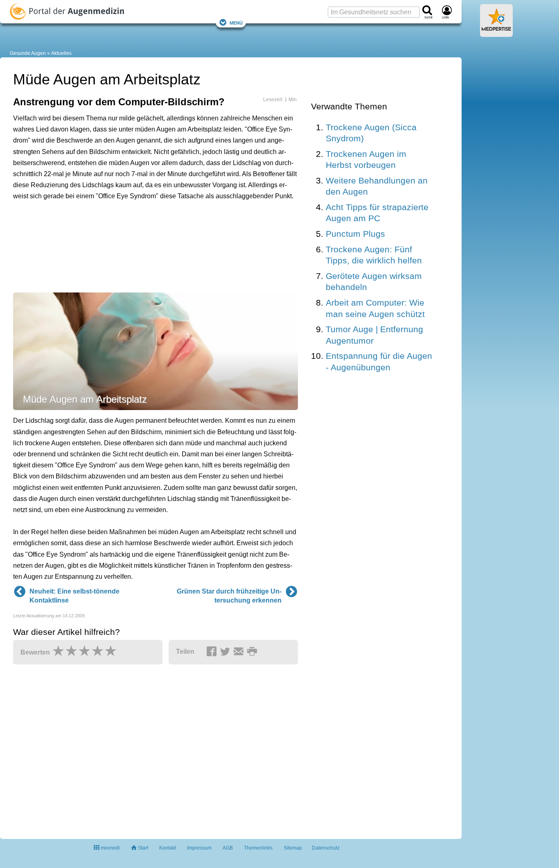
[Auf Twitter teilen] (226, 652)
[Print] (253, 652)
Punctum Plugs (355, 233)
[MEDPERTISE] (496, 33)
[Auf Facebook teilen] (213, 652)
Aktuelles (61, 53)
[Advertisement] (140, 246)
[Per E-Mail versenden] (240, 652)
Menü (236, 22)
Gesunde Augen (28, 53)
